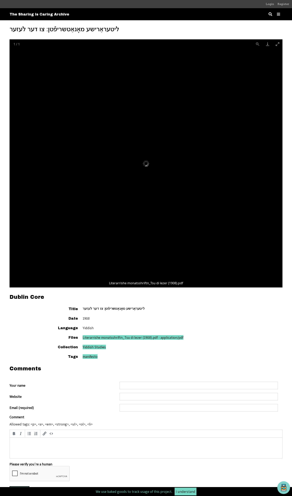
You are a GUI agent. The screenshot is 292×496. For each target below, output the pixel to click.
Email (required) (22, 408)
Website (16, 396)
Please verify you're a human (31, 464)
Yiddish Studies (94, 347)
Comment (17, 417)
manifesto (90, 356)
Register (283, 4)
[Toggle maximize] (277, 44)
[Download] (268, 44)
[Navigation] (278, 14)
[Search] (270, 14)
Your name (17, 385)
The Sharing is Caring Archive (39, 14)
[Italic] (20, 433)
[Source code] (51, 433)
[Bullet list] (29, 433)
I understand (185, 491)
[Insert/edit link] (44, 433)
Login (270, 4)
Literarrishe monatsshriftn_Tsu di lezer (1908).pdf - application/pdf (133, 337)
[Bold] (14, 433)
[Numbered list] (36, 433)
